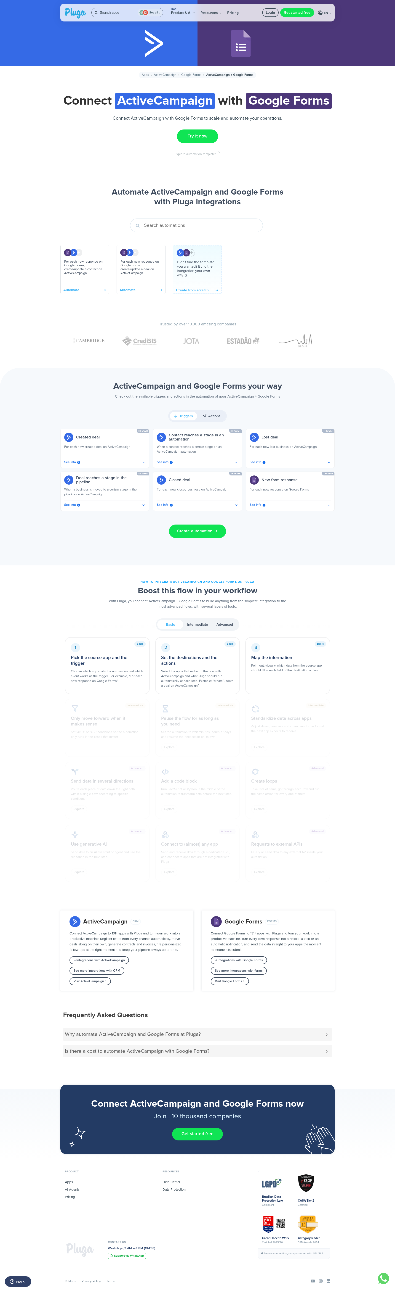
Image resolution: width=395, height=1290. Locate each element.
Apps (145, 75)
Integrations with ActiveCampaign (100, 960)
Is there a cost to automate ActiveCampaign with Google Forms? (137, 1051)
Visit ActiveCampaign (89, 981)
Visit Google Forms (228, 981)
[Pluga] (80, 1250)
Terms (110, 1281)
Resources (209, 13)
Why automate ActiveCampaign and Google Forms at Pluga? (133, 1034)
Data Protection (174, 1189)
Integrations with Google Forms (240, 960)
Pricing (233, 13)
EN (326, 13)
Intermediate (197, 624)
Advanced (224, 624)
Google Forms (191, 75)
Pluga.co (75, 13)
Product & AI (181, 11)
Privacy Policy (91, 1281)
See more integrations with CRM (97, 970)
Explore (169, 747)
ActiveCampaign (165, 75)
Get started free (297, 12)
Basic (170, 624)
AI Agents (72, 1189)
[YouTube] (313, 1281)
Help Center (171, 1182)
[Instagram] (321, 1281)
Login (270, 12)
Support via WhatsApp (129, 1255)
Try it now (198, 136)
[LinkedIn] (328, 1281)
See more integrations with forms (239, 970)
